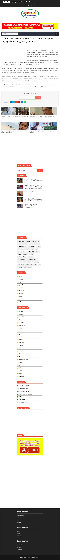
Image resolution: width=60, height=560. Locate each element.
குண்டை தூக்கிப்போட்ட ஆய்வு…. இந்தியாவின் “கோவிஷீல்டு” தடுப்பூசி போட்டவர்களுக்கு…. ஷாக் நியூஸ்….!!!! (33, 187)
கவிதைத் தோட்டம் (33, 259)
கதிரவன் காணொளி (21, 515)
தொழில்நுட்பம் (21, 264)
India (26, 244)
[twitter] (28, 5)
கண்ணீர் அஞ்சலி (22, 256)
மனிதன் (19, 517)
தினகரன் (19, 547)
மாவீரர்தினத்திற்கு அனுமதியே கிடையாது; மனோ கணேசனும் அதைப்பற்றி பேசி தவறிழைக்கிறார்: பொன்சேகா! (42, 117)
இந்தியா (19, 254)
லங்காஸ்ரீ (19, 520)
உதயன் (18, 533)
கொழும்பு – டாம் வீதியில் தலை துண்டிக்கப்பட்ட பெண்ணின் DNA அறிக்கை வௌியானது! (14, 117)
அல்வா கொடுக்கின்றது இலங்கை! (33, 191)
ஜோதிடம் (30, 267)
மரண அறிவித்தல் (22, 267)
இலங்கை (6, 44)
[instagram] (34, 5)
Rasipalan (32, 246)
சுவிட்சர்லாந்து (35, 262)
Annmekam (21, 241)
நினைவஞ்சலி (29, 264)
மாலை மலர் (19, 544)
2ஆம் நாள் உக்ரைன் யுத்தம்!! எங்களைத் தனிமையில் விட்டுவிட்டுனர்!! (31, 206)
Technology (30, 251)
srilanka (34, 249)
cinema (28, 241)
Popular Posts (22, 246)
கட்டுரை (31, 254)
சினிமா (29, 262)
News (31, 244)
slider (38, 246)
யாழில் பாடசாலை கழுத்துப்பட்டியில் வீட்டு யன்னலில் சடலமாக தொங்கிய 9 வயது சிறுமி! (14, 131)
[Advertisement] (38, 151)
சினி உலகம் (19, 549)
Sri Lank (20, 249)
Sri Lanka (27, 249)
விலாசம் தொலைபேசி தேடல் (25, 385)
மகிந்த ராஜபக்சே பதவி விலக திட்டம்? (20, 1)
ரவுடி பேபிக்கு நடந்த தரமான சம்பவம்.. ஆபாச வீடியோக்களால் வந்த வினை (34, 181)
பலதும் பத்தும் (37, 264)
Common (20, 244)
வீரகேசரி (19, 536)
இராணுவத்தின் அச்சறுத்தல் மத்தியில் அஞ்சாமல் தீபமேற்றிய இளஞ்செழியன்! (42, 131)
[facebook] (25, 5)
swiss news (21, 251)
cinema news (36, 241)
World (38, 251)
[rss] (31, 5)
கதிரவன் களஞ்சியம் (22, 259)
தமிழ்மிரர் (19, 531)
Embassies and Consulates (25, 394)
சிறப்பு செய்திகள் (21, 262)
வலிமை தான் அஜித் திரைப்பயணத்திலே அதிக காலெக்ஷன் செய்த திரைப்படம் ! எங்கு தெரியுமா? (33, 199)
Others (37, 244)
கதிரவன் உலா (31, 256)
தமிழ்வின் (19, 522)
